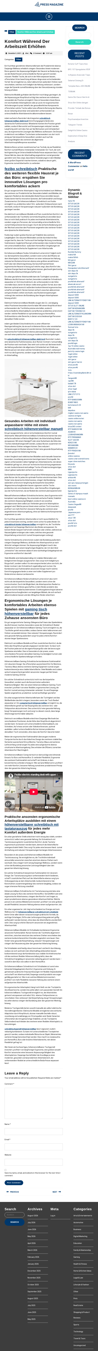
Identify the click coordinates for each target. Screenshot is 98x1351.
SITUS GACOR (73, 204)
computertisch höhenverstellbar (33, 703)
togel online (72, 354)
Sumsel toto (73, 327)
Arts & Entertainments (83, 1216)
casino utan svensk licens (78, 459)
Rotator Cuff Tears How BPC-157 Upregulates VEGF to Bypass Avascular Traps (79, 69)
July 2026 (31, 1222)
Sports (76, 1325)
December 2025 (34, 1271)
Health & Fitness (80, 1264)
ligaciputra (72, 491)
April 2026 (32, 1243)
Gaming (77, 1257)
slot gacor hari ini (75, 362)
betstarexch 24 (74, 405)
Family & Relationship (82, 1250)
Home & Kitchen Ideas (82, 1271)
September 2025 (34, 1292)
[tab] (49, 16)
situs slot (72, 386)
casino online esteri (76, 418)
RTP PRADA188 (74, 451)
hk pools (71, 464)
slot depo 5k (73, 271)
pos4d (70, 397)
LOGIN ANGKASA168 (76, 324)
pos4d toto (72, 523)
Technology (78, 1332)
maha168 (72, 255)
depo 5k (71, 330)
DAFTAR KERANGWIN (76, 308)
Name (8, 1124)
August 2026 (33, 1216)
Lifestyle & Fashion (81, 1285)
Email (7, 1140)
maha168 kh (73, 257)
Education (78, 1243)
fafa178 (71, 201)
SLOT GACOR (73, 440)
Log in (53, 1216)
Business (77, 1229)
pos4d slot (72, 526)
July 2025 (31, 1305)
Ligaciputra (72, 472)
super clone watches (76, 461)
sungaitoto (72, 276)
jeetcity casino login (76, 351)
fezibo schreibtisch (21, 169)
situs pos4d (73, 365)
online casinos (74, 456)
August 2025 (33, 1298)
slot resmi (72, 486)
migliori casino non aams (78, 413)
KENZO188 (72, 443)
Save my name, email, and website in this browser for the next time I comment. (32, 1174)
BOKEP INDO (73, 402)
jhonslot (71, 453)
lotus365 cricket (74, 426)
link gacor (72, 260)
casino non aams (75, 421)
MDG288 (71, 263)
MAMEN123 (72, 448)
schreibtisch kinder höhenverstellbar (20, 524)
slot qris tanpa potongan (78, 483)
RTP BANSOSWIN (75, 400)
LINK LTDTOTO (74, 394)
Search (79, 27)
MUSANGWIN (73, 445)
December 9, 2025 (14, 53)
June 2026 (32, 1229)
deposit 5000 (73, 295)
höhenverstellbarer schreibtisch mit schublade (38, 912)
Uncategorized (80, 1345)
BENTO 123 (72, 319)
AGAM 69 (71, 432)
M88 (70, 469)
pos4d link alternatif (76, 282)
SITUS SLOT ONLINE (76, 306)
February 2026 (33, 1257)
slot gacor (72, 359)
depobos (71, 410)
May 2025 (31, 1319)
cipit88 (71, 381)
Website (8, 1155)
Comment (9, 1084)
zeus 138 (72, 518)
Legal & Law (78, 1278)
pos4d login (72, 343)
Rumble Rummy (74, 252)
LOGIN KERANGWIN (75, 435)
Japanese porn (74, 512)
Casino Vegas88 (74, 504)
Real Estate (78, 1305)
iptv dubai (72, 392)
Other (11, 32)
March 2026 (32, 1250)
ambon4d (72, 478)
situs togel (72, 389)
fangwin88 (72, 378)
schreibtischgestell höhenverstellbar (20, 1029)
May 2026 (31, 1236)
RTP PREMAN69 (74, 437)
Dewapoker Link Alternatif (78, 268)
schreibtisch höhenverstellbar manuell (34, 429)
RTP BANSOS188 (75, 429)
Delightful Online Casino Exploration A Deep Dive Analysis (77, 135)
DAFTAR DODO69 (75, 316)
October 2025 (33, 1285)
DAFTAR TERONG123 (76, 311)
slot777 (71, 515)
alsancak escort (74, 284)
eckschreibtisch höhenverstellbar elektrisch (26, 339)
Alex (26, 53)
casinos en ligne (74, 416)
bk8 (69, 408)
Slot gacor (72, 265)
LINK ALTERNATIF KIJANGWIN (79, 314)
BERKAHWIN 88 (74, 488)
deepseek (72, 507)
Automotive (78, 1222)
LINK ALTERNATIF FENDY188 (79, 300)
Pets (75, 1298)
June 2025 (32, 1312)
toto (70, 370)
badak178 (72, 384)
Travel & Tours (79, 1338)
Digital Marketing (80, 1236)
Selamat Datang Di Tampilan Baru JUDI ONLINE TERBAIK (79, 86)
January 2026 (33, 1264)
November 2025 (34, 1278)
